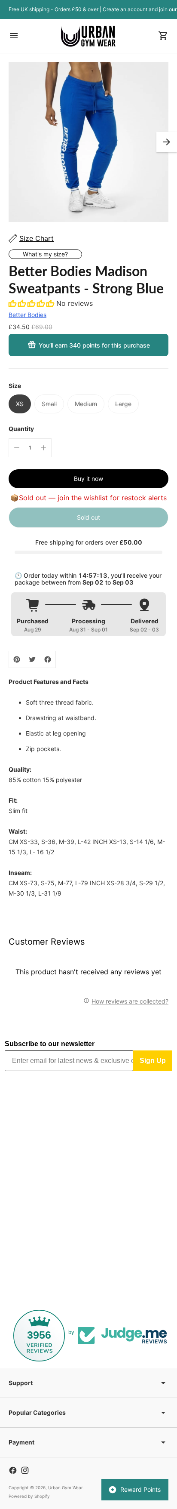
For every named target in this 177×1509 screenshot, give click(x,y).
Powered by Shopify (29, 1496)
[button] (166, 142)
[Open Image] (88, 142)
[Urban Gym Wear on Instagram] (25, 1470)
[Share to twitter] (32, 659)
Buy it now (88, 478)
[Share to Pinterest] (16, 659)
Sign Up (153, 1060)
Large (123, 403)
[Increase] (43, 448)
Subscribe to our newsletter (50, 1043)
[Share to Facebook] (47, 659)
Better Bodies (27, 314)
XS (20, 403)
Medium (86, 403)
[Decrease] (16, 448)
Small (49, 403)
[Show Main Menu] (13, 35)
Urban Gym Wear (65, 1487)
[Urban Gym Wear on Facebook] (13, 1470)
